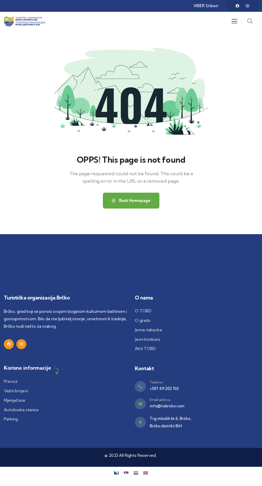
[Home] (26, 21)
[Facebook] (237, 6)
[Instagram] (247, 6)
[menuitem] (116, 472)
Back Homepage (134, 200)
